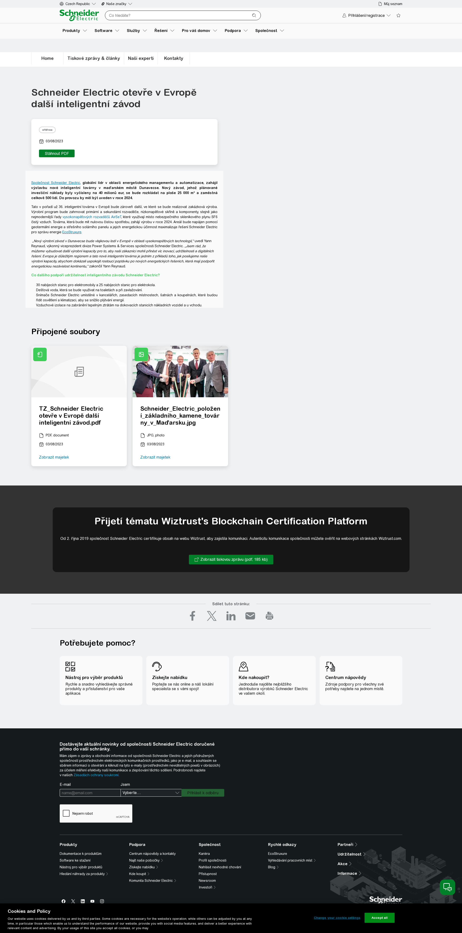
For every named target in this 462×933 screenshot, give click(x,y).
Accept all (380, 918)
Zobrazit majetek (54, 457)
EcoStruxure (71, 232)
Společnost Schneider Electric (55, 183)
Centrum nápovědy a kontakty (152, 854)
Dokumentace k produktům (81, 854)
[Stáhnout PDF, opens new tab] (57, 153)
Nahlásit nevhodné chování (220, 867)
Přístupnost (208, 874)
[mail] (250, 616)
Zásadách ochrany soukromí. (96, 775)
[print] (269, 616)
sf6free (47, 130)
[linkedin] (231, 616)
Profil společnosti (212, 860)
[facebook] (192, 616)
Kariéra (204, 854)
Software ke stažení (75, 860)
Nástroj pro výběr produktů (81, 867)
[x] (212, 616)
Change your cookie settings (337, 918)
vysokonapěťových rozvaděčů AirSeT (92, 217)
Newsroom (207, 881)
